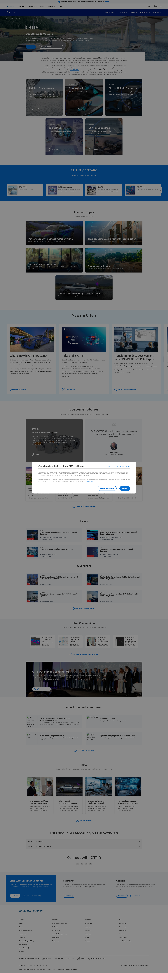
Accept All (125, 488)
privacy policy (89, 481)
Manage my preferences (107, 488)
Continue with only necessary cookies (119, 466)
